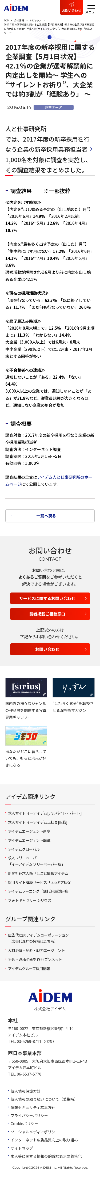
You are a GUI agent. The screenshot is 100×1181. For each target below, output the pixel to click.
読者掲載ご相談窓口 (47, 614)
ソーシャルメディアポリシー (35, 1131)
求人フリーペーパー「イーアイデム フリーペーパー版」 (36, 861)
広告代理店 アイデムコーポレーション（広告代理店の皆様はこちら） (38, 938)
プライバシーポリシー (29, 1115)
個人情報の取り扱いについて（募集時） (44, 1099)
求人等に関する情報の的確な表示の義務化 (46, 1156)
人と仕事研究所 (25, 128)
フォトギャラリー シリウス (29, 900)
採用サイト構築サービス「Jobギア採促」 (41, 882)
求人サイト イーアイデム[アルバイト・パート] (45, 813)
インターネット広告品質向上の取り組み (44, 1139)
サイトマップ (22, 1148)
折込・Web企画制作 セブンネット (35, 959)
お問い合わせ (71, 10)
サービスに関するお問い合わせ (47, 598)
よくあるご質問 (32, 577)
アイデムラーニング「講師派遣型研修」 (39, 891)
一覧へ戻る (46, 515)
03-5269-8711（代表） (36, 1041)
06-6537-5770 (29, 1074)
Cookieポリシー (24, 1123)
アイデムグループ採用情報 (29, 968)
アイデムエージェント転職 (29, 840)
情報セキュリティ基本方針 (33, 1107)
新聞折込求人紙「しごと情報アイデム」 (39, 873)
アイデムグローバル (24, 849)
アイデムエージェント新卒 (29, 831)
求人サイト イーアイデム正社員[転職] (37, 822)
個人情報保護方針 (26, 1091)
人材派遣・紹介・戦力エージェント (36, 950)
